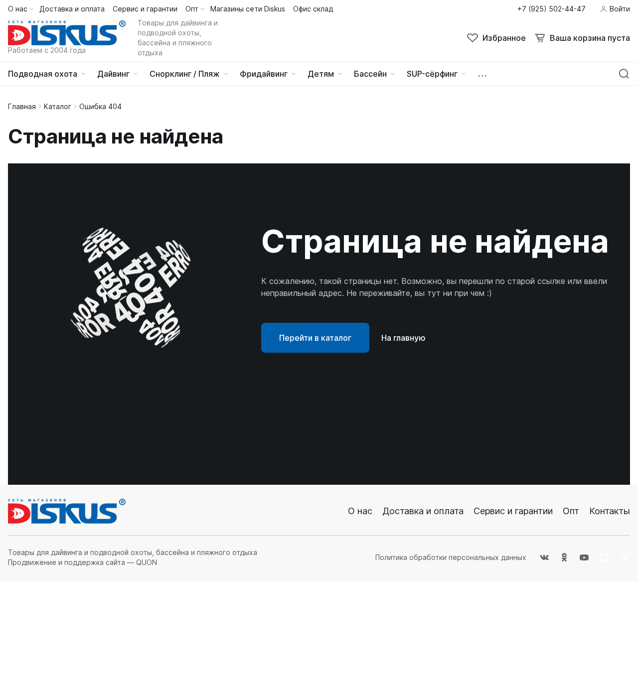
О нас (360, 511)
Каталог (57, 106)
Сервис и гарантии (513, 511)
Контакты (609, 511)
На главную (403, 338)
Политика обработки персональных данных (450, 557)
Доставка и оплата (423, 511)
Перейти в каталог (315, 338)
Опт (571, 511)
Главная (22, 106)
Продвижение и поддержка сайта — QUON (82, 562)
